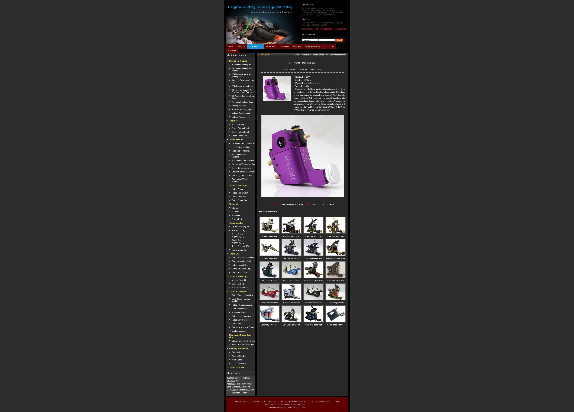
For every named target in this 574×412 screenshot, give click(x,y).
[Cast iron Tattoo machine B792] (313, 314)
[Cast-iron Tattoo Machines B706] (269, 225)
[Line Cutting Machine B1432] (335, 292)
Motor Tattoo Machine (337, 55)
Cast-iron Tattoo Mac (269, 236)
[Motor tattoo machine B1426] (269, 292)
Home (230, 46)
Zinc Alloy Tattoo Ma (269, 325)
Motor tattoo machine (291, 281)
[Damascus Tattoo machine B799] (313, 270)
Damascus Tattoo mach (335, 258)
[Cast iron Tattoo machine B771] (291, 292)
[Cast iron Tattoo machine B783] (269, 247)
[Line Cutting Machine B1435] (313, 247)
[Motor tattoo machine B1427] (291, 270)
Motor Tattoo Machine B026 (323, 205)
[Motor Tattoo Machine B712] (335, 314)
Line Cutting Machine (291, 258)
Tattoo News (271, 46)
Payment (297, 46)
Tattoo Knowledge (312, 46)
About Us (241, 46)
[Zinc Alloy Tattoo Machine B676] (269, 314)
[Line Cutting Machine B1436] (291, 247)
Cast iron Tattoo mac (291, 236)
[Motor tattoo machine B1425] (313, 292)
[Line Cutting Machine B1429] (291, 314)
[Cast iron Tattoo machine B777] (313, 225)
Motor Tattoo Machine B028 (292, 205)
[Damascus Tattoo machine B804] (335, 247)
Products (255, 46)
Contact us (329, 46)
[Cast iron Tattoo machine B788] (291, 225)
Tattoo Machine (319, 55)
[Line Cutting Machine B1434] (269, 270)
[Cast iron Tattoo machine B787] (335, 270)
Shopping (285, 46)
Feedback (232, 51)
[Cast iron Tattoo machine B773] (335, 225)
